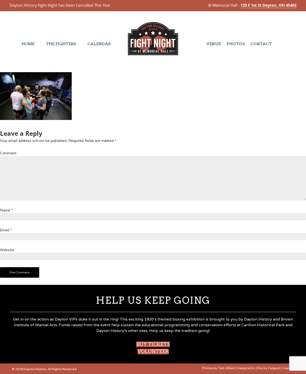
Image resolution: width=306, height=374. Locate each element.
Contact (261, 44)
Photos (236, 44)
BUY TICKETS (153, 344)
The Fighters (61, 44)
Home (28, 44)
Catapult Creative (281, 368)
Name (6, 210)
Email (6, 230)
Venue (213, 44)
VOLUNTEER (153, 351)
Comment (8, 153)
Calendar (99, 44)
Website (7, 250)
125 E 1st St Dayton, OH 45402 (268, 5)
